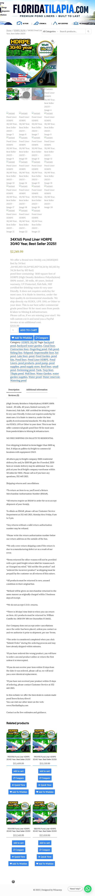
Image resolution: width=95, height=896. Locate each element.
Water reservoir (51, 376)
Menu (47, 22)
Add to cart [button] (18, 771)
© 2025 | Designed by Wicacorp (47, 890)
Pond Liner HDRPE (38, 359)
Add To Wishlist (23, 337)
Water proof (35, 376)
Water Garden (43, 373)
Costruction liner (19, 349)
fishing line (16, 352)
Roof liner (46, 366)
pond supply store (30, 366)
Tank (38, 369)
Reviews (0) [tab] (13, 395)
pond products (26, 363)
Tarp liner (48, 369)
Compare (43, 337)
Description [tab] (13, 389)
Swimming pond (26, 369)
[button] (52, 41)
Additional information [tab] (37, 389)
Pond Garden (43, 356)
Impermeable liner (44, 352)
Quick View (19, 785)
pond (31, 356)
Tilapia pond (17, 373)
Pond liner (20, 359)
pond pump (41, 363)
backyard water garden (29, 345)
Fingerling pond (38, 349)
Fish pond (53, 349)
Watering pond (18, 380)
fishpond (28, 352)
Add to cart (28, 330)
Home (9, 30)
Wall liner (30, 373)
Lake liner (22, 356)
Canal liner (49, 345)
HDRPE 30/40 (19, 30)
